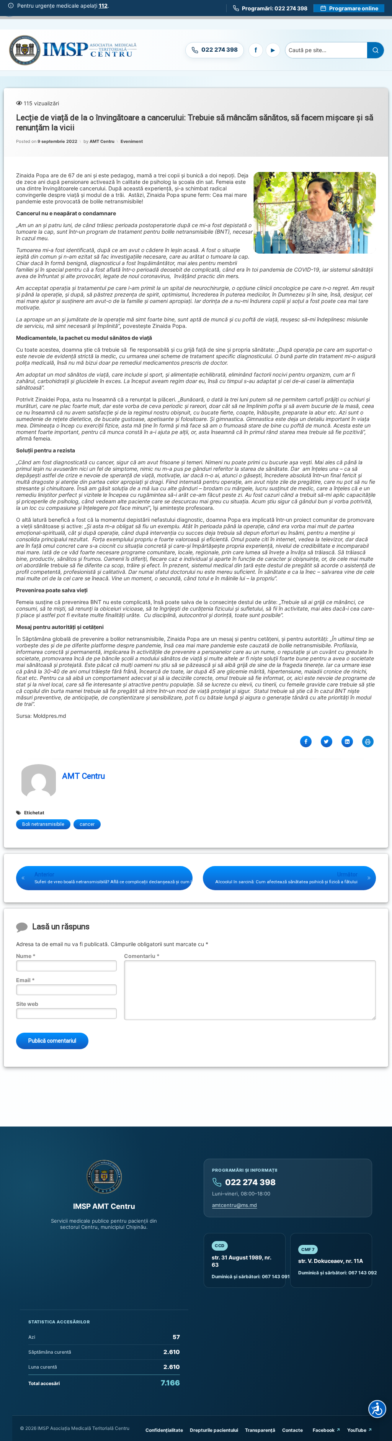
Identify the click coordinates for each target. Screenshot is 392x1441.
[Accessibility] (377, 1409)
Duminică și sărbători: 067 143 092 (337, 1273)
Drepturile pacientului (214, 1430)
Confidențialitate (164, 1430)
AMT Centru (102, 141)
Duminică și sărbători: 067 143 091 (251, 1276)
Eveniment (132, 141)
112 (103, 5)
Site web (27, 1004)
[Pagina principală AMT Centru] (73, 50)
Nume (26, 956)
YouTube (356, 1430)
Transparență (260, 1430)
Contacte (292, 1430)
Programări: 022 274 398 (274, 8)
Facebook (324, 1430)
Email (25, 980)
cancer (87, 824)
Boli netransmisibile (43, 824)
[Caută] (375, 50)
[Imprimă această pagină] (368, 741)
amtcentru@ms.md (234, 1205)
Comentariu (142, 956)
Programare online (353, 8)
